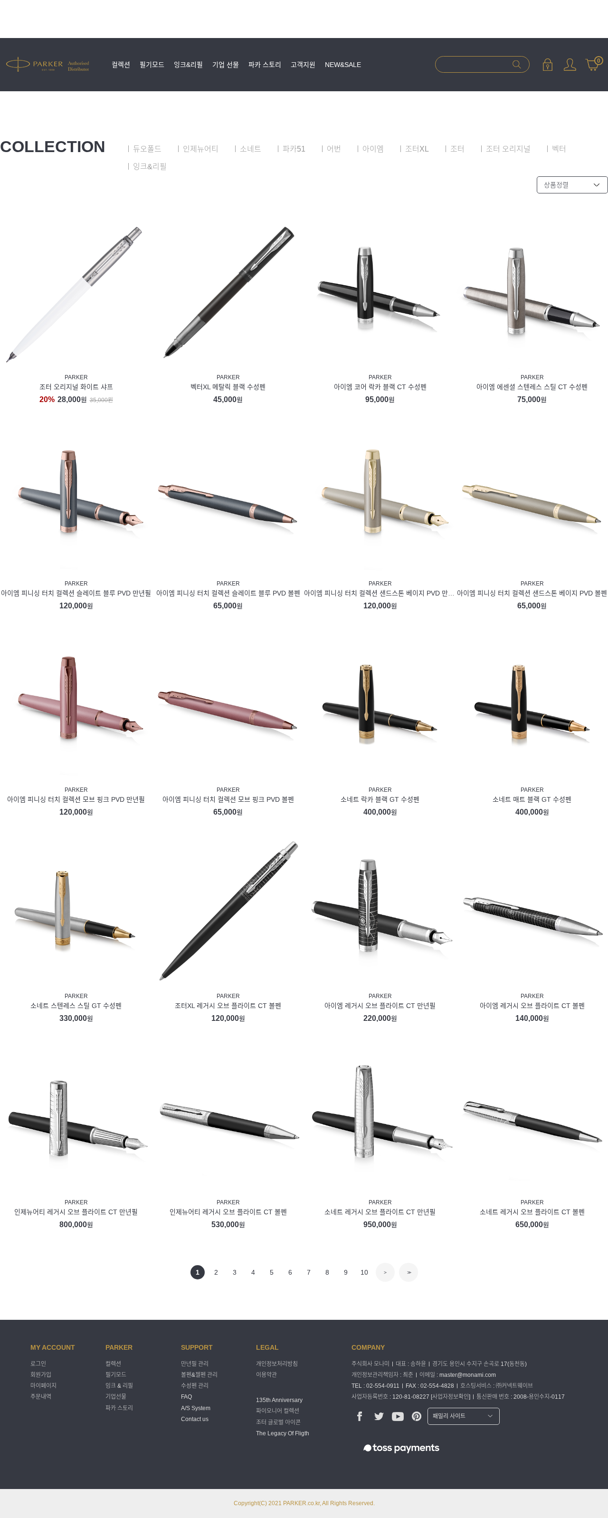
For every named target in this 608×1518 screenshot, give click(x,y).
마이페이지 (569, 64)
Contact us (195, 1419)
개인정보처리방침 (277, 1364)
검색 (516, 64)
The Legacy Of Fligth (282, 1433)
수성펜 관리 (195, 1386)
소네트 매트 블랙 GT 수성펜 (532, 799)
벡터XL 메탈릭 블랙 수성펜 (228, 387)
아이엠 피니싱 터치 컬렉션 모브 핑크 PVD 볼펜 (228, 799)
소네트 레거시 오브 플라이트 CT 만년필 (380, 1212)
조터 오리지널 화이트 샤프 (76, 387)
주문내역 (40, 1397)
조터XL (417, 149)
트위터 (378, 1416)
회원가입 (40, 1375)
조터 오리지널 (508, 149)
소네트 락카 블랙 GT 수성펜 (380, 799)
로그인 (547, 64)
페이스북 (360, 1416)
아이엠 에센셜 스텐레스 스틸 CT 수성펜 (532, 387)
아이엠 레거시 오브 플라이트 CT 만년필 (380, 1005)
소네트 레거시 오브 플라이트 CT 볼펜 (532, 1212)
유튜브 (398, 1416)
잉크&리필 (188, 64)
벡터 (559, 149)
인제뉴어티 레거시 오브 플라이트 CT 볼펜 (228, 1212)
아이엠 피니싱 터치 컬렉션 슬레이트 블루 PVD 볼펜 (228, 593)
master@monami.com (467, 1375)
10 (364, 1272)
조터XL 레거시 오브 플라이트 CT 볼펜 (228, 1005)
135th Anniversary (279, 1400)
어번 (334, 149)
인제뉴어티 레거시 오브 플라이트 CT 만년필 (76, 1212)
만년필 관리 (195, 1364)
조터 (457, 149)
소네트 (250, 149)
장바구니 (592, 60)
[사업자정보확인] (450, 1396)
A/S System (195, 1408)
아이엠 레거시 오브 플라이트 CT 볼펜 (532, 1005)
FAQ (186, 1397)
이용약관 (266, 1375)
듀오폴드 (147, 149)
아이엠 (373, 149)
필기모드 (152, 64)
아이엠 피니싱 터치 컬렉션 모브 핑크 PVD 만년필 (76, 799)
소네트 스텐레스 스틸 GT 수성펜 (76, 1005)
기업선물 (115, 1397)
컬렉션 (121, 64)
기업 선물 (225, 64)
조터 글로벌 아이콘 (278, 1422)
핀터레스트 (416, 1416)
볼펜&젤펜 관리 (199, 1375)
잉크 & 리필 (119, 1386)
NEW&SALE (343, 64)
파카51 (294, 149)
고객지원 (303, 64)
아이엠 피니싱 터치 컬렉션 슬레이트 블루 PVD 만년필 (76, 593)
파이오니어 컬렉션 (277, 1411)
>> (408, 1272)
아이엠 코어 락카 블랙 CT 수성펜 (380, 387)
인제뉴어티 (200, 149)
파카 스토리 (264, 64)
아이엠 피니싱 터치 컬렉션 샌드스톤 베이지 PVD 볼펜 (532, 593)
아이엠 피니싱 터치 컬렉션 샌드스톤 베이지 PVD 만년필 (380, 593)
